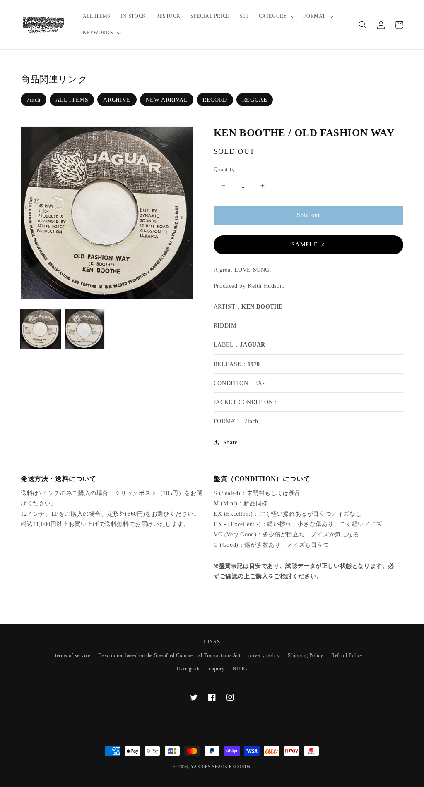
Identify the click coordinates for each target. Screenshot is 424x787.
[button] (276, 16)
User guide (189, 669)
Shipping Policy (305, 655)
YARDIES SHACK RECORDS (221, 766)
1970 (254, 364)
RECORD (214, 100)
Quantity (224, 169)
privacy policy (263, 655)
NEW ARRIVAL (167, 100)
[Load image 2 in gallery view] (84, 329)
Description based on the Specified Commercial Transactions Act (169, 655)
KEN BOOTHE (262, 307)
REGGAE (254, 100)
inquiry (216, 669)
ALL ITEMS (71, 100)
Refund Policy (347, 655)
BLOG (240, 669)
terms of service (72, 655)
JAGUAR (252, 345)
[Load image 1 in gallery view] (40, 329)
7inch (33, 100)
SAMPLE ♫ (308, 245)
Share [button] (230, 442)
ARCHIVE (116, 100)
